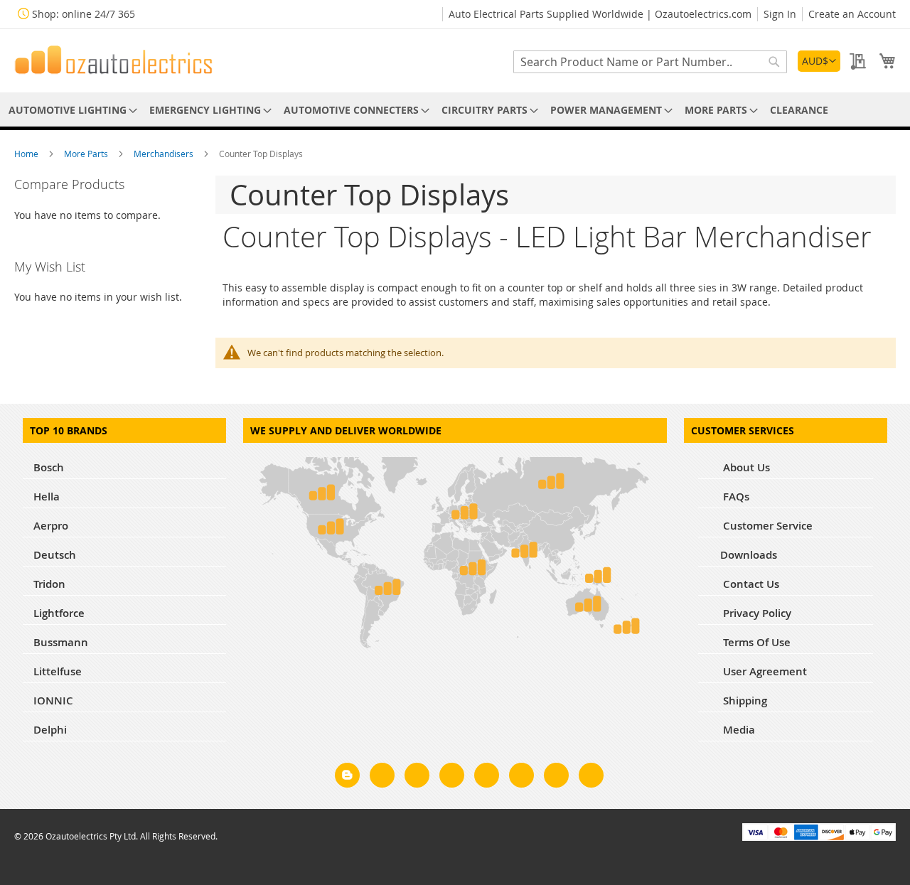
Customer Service (766, 525)
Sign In (780, 14)
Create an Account (852, 14)
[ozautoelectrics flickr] (521, 778)
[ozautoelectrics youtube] (556, 778)
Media (737, 729)
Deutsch (54, 554)
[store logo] (113, 60)
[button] (819, 61)
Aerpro (50, 525)
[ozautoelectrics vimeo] (591, 778)
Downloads (748, 554)
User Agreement (763, 671)
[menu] (455, 110)
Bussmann (60, 642)
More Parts (87, 153)
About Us (745, 467)
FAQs (734, 496)
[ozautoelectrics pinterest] (486, 778)
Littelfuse (57, 671)
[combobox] (650, 61)
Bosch (48, 467)
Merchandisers (165, 153)
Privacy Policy (755, 613)
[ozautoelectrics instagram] (417, 778)
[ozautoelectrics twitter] (451, 778)
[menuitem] (70, 110)
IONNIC (53, 700)
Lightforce (59, 613)
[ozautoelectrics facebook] (382, 778)
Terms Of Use (755, 642)
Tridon (49, 583)
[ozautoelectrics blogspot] (347, 775)
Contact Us (749, 583)
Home (27, 153)
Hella (46, 496)
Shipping (743, 700)
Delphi (50, 729)
